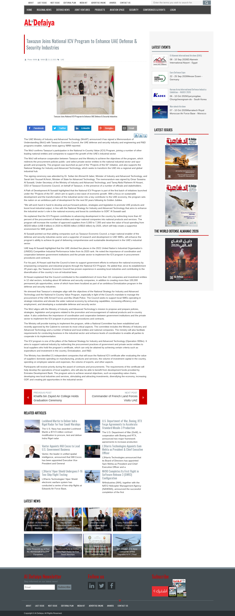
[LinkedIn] (91, 585)
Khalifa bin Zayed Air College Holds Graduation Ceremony (56, 398)
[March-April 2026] (181, 159)
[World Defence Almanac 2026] (181, 259)
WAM (42, 60)
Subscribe (169, 588)
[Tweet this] (59, 127)
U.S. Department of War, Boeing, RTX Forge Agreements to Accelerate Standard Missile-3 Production (122, 424)
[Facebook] (111, 585)
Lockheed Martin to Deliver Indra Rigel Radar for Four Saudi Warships (61, 422)
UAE (62, 60)
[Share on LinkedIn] (82, 127)
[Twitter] (101, 585)
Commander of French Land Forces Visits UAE (114, 398)
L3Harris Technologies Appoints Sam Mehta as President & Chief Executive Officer (122, 449)
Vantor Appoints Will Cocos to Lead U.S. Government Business (61, 448)
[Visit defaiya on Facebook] (36, 127)
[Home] (39, 23)
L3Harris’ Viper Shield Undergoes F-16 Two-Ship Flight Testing (62, 473)
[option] (85, 92)
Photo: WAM (32, 60)
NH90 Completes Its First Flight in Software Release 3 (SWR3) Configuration (120, 474)
